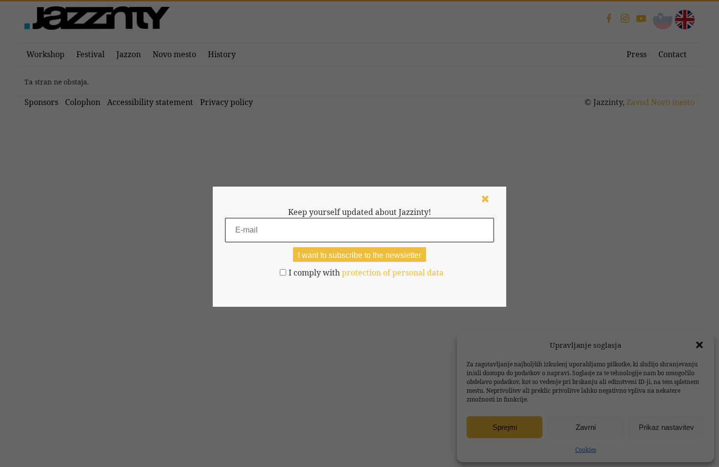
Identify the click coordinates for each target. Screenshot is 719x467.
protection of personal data (393, 272)
